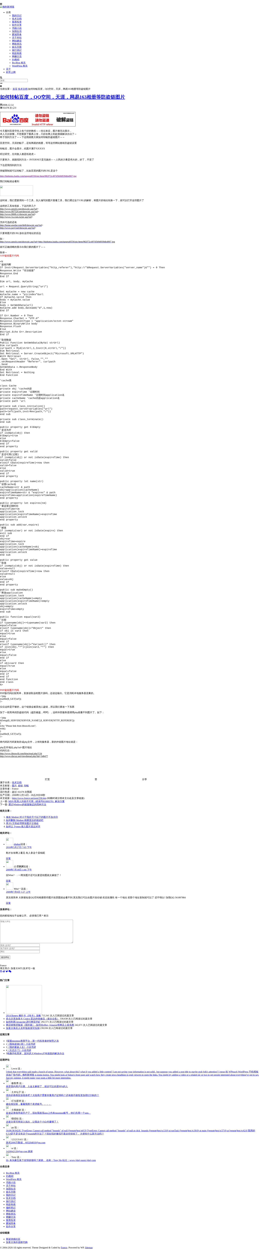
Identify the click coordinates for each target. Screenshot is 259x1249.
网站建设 (17, 40)
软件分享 (17, 25)
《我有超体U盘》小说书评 (21, 1044)
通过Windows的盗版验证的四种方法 (27, 804)
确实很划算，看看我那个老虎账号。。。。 (29, 1104)
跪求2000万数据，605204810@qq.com (25, 1142)
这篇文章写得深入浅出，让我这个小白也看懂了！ (32, 1121)
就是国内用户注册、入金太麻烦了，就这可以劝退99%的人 (37, 1086)
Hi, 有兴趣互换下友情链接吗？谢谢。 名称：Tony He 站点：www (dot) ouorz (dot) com (51, 1160)
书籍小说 (17, 28)
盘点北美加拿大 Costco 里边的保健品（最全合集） (32, 1018)
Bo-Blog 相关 (19, 62)
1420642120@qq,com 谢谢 (19, 1151)
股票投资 (17, 22)
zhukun (17, 844)
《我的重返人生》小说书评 (21, 1047)
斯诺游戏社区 (13, 1239)
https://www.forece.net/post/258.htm (29, 798)
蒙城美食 (17, 34)
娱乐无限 (17, 47)
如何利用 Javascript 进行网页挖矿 (23, 1022)
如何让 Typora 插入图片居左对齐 (23, 826)
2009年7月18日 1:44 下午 (19, 869)
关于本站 (17, 37)
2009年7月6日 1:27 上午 (18, 892)
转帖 (26, 785)
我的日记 (17, 15)
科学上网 (11, 72)
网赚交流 (17, 56)
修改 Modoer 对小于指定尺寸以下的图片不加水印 (32, 817)
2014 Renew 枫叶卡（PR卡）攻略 (23, 1015)
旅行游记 (17, 50)
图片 (14, 785)
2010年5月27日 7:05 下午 (19, 847)
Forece (64, 1247)
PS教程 (15, 59)
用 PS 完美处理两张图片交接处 (22, 823)
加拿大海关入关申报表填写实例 (23, 1028)
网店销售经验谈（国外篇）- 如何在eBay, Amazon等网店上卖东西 (40, 1025)
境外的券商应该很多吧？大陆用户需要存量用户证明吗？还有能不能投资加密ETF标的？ (52, 1095)
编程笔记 (11, 1207)
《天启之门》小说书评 (19, 1050)
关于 (8, 69)
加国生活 (17, 31)
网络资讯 (17, 44)
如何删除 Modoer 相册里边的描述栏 (24, 820)
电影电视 (17, 53)
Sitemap (89, 1247)
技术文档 (17, 18)
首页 (15, 89)
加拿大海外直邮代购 (17, 1242)
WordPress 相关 (20, 66)
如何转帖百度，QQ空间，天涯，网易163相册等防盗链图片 (62, 97)
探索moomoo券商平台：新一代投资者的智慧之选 (33, 1041)
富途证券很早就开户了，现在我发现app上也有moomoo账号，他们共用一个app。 (48, 1113)
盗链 (20, 785)
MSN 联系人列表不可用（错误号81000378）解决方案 (36, 801)
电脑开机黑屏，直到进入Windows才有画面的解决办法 (35, 1053)
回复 (8, 858)
